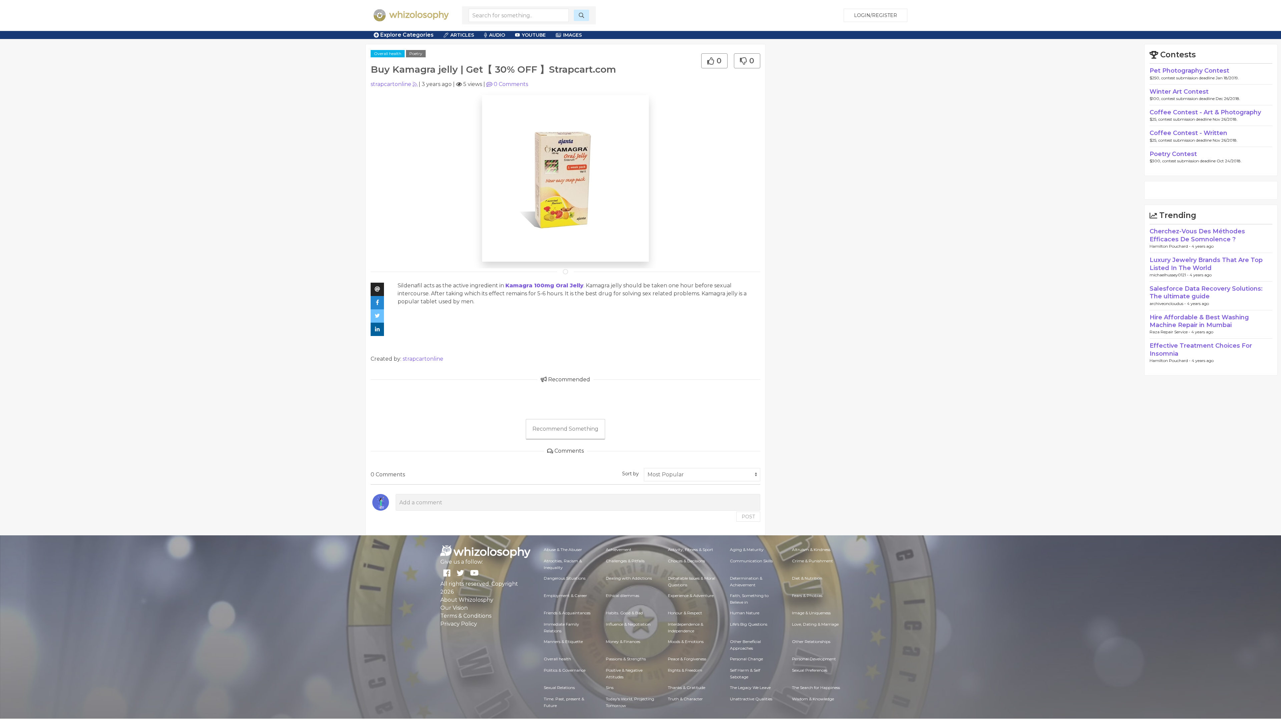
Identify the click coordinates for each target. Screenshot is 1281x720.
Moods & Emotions (686, 641)
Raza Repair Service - (1170, 331)
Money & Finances (623, 641)
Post (748, 517)
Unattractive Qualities (751, 698)
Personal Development (814, 658)
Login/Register (875, 15)
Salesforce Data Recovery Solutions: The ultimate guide (1206, 292)
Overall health (387, 53)
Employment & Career (565, 595)
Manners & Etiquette (563, 641)
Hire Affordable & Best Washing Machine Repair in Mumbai (1199, 321)
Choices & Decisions (686, 560)
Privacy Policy (458, 624)
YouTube (534, 35)
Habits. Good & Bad (624, 612)
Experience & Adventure (691, 595)
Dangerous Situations (564, 578)
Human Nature (744, 612)
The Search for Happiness (816, 687)
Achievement (618, 549)
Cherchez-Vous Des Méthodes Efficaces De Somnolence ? (1197, 235)
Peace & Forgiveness (687, 658)
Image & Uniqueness (811, 612)
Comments (511, 84)
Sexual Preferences (809, 670)
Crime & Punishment (812, 560)
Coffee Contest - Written (1188, 133)
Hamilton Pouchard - (1171, 246)
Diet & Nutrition (807, 578)
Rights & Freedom (685, 670)
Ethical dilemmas (622, 595)
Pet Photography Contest (1189, 70)
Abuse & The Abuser (563, 549)
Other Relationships (811, 641)
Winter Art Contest (1179, 91)
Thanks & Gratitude (686, 687)
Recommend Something (565, 429)
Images (572, 35)
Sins (609, 687)
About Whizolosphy (466, 600)
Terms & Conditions (465, 616)
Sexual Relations (559, 687)
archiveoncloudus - (1168, 303)
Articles (462, 35)
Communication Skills (751, 560)
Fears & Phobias (807, 595)
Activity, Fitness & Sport (690, 549)
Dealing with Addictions (629, 578)
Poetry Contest (1173, 154)
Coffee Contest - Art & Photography (1205, 112)
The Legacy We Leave (750, 687)
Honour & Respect (685, 612)
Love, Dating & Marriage (815, 624)
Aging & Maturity (747, 549)
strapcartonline (391, 84)
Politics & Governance (564, 670)
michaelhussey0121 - (1170, 274)
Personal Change (746, 658)
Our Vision (454, 608)
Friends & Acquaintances (567, 612)
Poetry (415, 53)
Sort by (630, 474)
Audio (497, 35)
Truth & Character (685, 698)
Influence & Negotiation (628, 624)
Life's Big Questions (748, 624)
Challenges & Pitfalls (625, 560)
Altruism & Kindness (811, 549)
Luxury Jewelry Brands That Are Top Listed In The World (1206, 263)
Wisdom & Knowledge (813, 698)
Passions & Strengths (626, 658)
